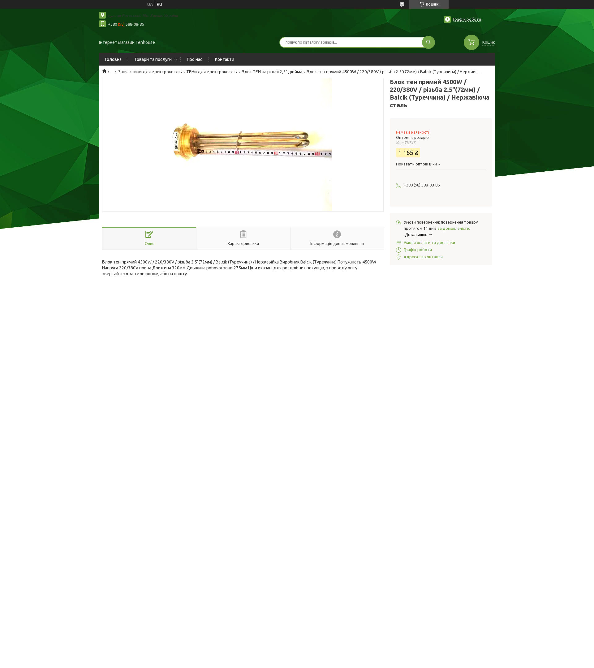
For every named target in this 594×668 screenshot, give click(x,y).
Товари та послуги (153, 59)
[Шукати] (428, 42)
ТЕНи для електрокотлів (211, 71)
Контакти (224, 59)
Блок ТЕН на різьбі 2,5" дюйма (272, 71)
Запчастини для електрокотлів (150, 71)
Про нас (194, 59)
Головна (113, 59)
